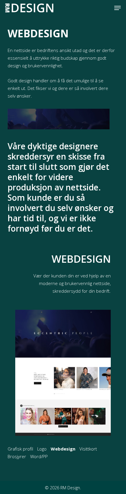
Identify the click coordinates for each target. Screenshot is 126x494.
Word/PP (39, 456)
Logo (42, 449)
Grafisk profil (20, 449)
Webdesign (63, 449)
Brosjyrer (17, 456)
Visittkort (88, 449)
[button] (117, 8)
